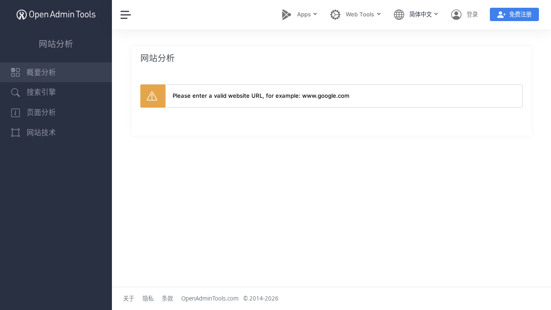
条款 (167, 298)
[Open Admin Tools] (56, 14)
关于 (128, 298)
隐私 (148, 298)
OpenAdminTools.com (209, 298)
